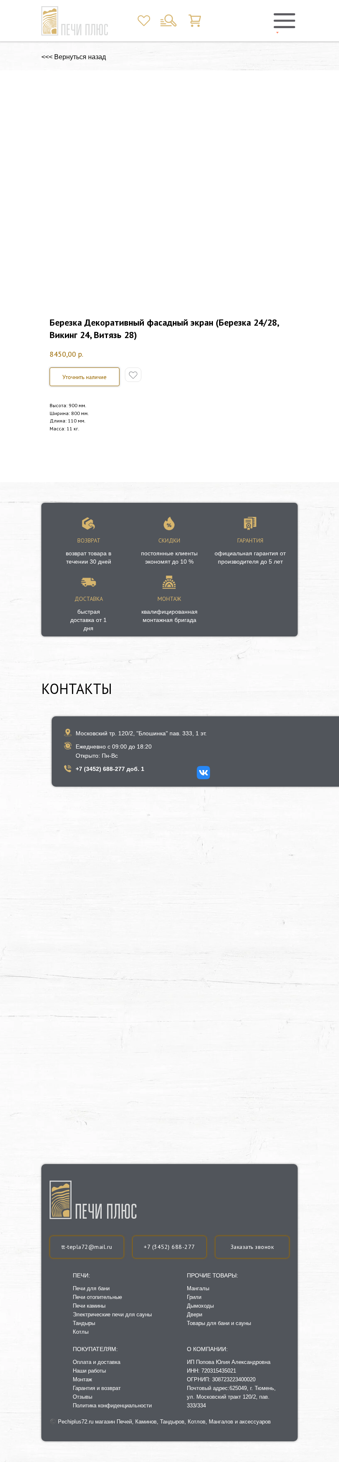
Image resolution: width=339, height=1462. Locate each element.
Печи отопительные (97, 1297)
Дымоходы (200, 1306)
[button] (84, 376)
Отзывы (82, 1397)
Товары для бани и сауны (219, 1323)
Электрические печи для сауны (112, 1314)
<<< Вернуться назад (73, 56)
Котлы (80, 1332)
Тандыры (84, 1323)
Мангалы (198, 1288)
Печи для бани (91, 1288)
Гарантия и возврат (97, 1388)
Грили (194, 1297)
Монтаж (82, 1379)
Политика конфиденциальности (112, 1405)
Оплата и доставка (96, 1362)
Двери (194, 1314)
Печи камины (89, 1306)
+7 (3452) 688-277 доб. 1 (110, 769)
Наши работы (89, 1371)
